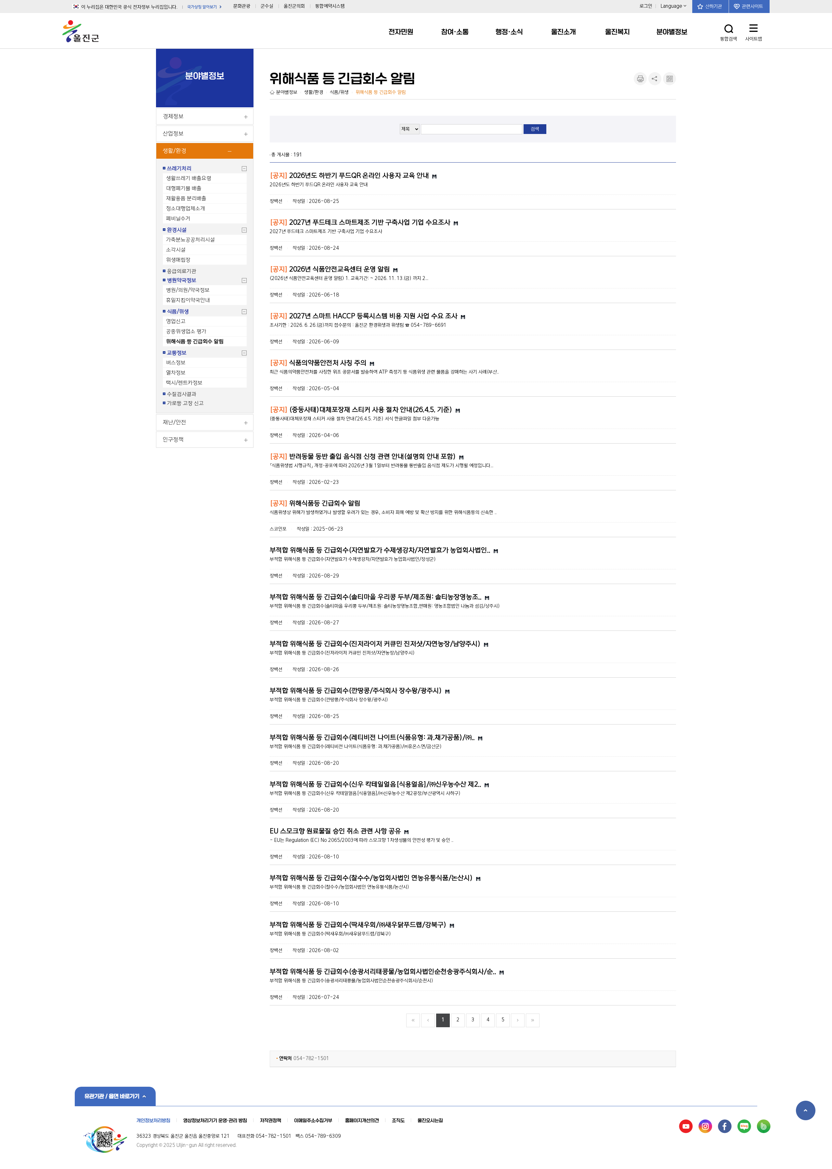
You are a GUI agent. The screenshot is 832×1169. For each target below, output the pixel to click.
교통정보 (177, 353)
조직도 (398, 1120)
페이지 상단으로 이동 (805, 1110)
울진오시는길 (430, 1120)
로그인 (646, 6)
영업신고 (176, 321)
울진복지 (617, 31)
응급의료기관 (181, 271)
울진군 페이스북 (725, 1126)
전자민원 (401, 31)
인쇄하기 (640, 78)
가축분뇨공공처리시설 (190, 240)
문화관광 (241, 6)
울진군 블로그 (744, 1126)
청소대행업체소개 (185, 208)
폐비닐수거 (178, 218)
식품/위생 (178, 311)
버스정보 (176, 362)
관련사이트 (752, 6)
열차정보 (176, 373)
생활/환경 (174, 151)
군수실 (267, 6)
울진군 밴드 (764, 1126)
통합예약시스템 (330, 6)
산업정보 (173, 134)
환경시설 (177, 230)
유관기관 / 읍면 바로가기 (111, 1096)
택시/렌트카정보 (184, 383)
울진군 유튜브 (686, 1126)
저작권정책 (270, 1120)
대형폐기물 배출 (184, 188)
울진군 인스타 (705, 1126)
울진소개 (563, 31)
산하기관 (713, 6)
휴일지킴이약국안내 (188, 300)
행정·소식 (509, 31)
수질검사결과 (181, 394)
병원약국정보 (181, 280)
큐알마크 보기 (669, 78)
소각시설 (176, 250)
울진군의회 (294, 6)
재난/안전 (174, 422)
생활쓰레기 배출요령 (188, 178)
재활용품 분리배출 (186, 198)
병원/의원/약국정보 (188, 290)
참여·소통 (455, 31)
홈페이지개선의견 (362, 1120)
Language (671, 6)
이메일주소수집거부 (313, 1120)
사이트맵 (754, 30)
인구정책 (173, 440)
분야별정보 (671, 31)
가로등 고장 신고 (185, 403)
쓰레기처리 (179, 168)
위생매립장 (178, 260)
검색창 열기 (728, 28)
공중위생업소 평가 (186, 331)
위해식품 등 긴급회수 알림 (195, 341)
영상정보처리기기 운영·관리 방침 (215, 1120)
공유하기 (654, 78)
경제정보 (173, 116)
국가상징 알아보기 (202, 7)
